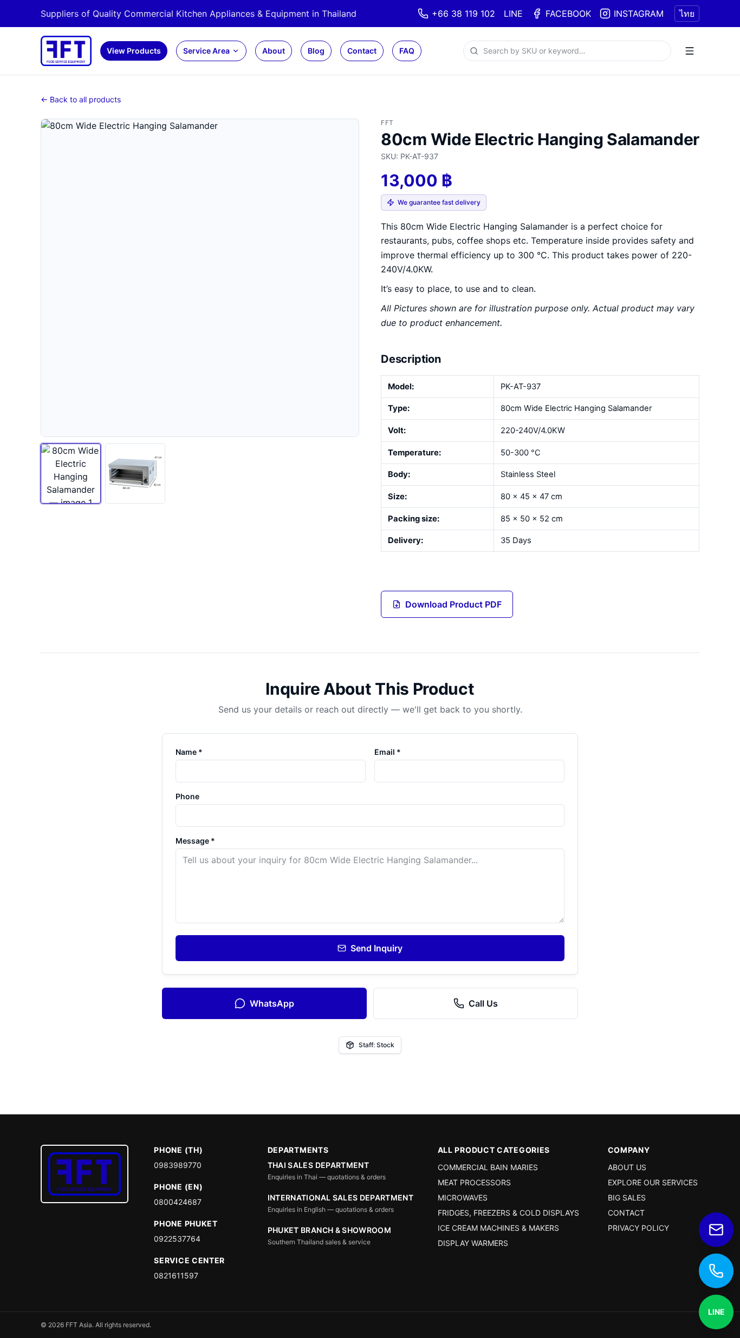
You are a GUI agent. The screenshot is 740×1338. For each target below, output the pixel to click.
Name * (189, 751)
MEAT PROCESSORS (474, 1182)
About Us (627, 1167)
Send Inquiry (376, 948)
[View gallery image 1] (71, 473)
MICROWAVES (463, 1197)
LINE (513, 13)
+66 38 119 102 (463, 13)
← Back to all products (81, 99)
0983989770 (178, 1165)
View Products (134, 50)
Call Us (483, 1003)
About (273, 50)
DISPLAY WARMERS (473, 1243)
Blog (316, 50)
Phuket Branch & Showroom (329, 1230)
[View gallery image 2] (135, 473)
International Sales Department (341, 1197)
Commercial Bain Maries (488, 1167)
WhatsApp (272, 1003)
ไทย (686, 13)
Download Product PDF (453, 604)
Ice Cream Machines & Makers (498, 1227)
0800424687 (178, 1201)
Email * (387, 751)
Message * (195, 840)
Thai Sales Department (318, 1165)
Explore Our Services (653, 1182)
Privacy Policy (638, 1227)
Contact (362, 50)
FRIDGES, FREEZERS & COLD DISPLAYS (508, 1212)
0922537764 (177, 1238)
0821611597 (176, 1275)
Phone (187, 796)
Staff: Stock (376, 1045)
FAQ (406, 50)
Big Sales (627, 1197)
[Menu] (689, 51)
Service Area (206, 50)
